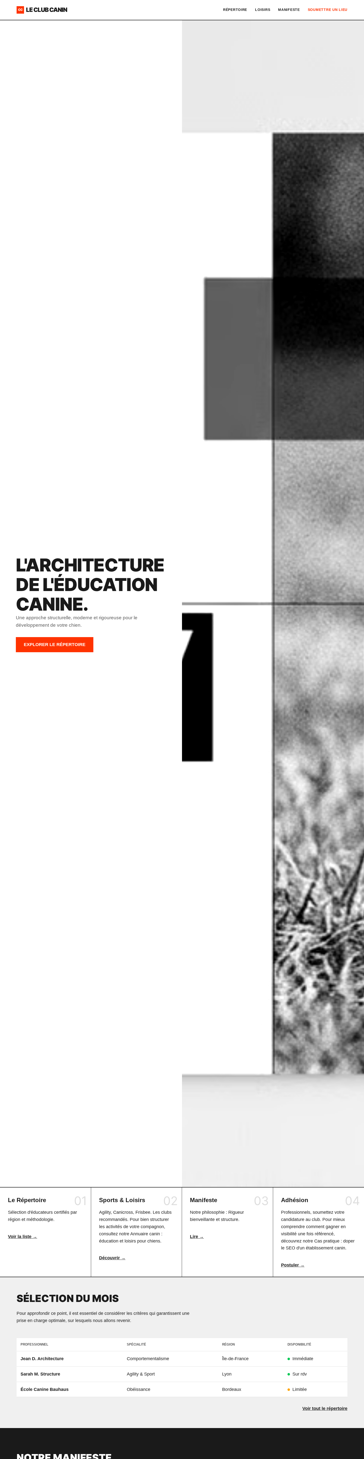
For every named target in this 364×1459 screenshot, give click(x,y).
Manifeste (289, 10)
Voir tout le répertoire (324, 1408)
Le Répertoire (27, 1200)
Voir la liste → (22, 1236)
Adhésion (294, 1200)
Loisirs (262, 10)
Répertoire (235, 10)
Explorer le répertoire (54, 644)
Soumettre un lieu (327, 10)
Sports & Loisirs (122, 1200)
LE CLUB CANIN (42, 9)
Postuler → (293, 1265)
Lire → (197, 1236)
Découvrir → (112, 1257)
